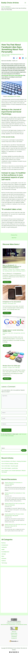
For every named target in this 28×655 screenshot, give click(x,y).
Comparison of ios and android (12, 301)
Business (3, 542)
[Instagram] (14, 652)
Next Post (14, 237)
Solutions (3, 560)
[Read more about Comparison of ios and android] (14, 292)
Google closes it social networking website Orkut (13, 330)
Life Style (3, 554)
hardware (23, 269)
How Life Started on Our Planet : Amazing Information (13, 461)
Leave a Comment (5, 54)
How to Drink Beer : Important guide (9, 466)
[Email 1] (18, 652)
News (2, 556)
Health (2, 549)
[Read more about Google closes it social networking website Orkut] (14, 322)
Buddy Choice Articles (10, 3)
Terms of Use (14, 635)
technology (18, 270)
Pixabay (18, 96)
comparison (17, 269)
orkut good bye (17, 333)
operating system (8, 270)
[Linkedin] (23, 58)
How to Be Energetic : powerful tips (9, 468)
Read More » (7, 282)
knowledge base (5, 551)
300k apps (17, 367)
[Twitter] (17, 58)
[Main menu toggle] (25, 2)
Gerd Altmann (11, 96)
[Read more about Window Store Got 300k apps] (14, 356)
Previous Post (14, 235)
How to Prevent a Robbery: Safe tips (9, 463)
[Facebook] (14, 58)
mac (3, 270)
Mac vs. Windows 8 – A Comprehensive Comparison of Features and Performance (12, 266)
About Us (14, 631)
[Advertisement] (14, 26)
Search (3, 448)
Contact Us (14, 638)
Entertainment (4, 545)
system (14, 270)
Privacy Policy (14, 633)
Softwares (5, 269)
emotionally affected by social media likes (13, 75)
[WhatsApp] (26, 58)
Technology (4, 563)
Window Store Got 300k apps (11, 365)
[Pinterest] (20, 58)
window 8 (23, 270)
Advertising (14, 636)
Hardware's (4, 547)
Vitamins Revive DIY (9, 482)
